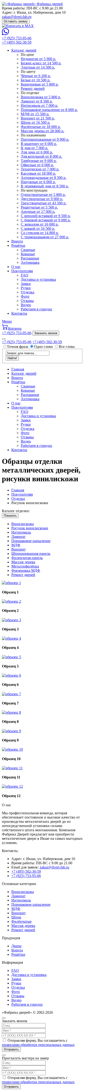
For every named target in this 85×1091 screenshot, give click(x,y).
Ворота (17, 241)
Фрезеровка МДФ (25, 570)
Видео (26, 305)
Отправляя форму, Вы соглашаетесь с (38, 1042)
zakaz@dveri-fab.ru (16, 17)
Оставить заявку (16, 21)
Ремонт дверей (23, 575)
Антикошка (30, 262)
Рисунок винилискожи (29, 528)
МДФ (15, 545)
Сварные (28, 250)
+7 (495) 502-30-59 (16, 42)
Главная (17, 369)
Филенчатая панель (27, 558)
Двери (16, 946)
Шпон (16, 917)
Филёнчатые (21, 921)
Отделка (27, 292)
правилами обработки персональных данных (38, 1045)
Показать (10, 515)
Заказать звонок (45, 333)
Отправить (11, 1049)
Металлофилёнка (25, 566)
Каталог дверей (23, 50)
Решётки (18, 245)
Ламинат (18, 537)
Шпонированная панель (30, 554)
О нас (16, 267)
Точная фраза (18, 347)
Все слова (67, 347)
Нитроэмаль (21, 532)
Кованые (28, 254)
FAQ (24, 275)
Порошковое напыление (31, 541)
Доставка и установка (38, 279)
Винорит (18, 549)
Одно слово (43, 347)
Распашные (30, 258)
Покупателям (22, 271)
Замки (26, 284)
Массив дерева (23, 562)
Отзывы (27, 301)
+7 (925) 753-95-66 (16, 38)
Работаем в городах (36, 309)
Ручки (26, 288)
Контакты (19, 313)
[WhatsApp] (5, 34)
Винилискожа (22, 524)
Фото (25, 296)
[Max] (18, 26)
